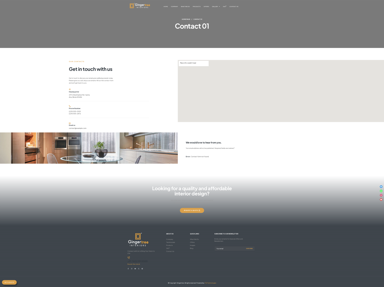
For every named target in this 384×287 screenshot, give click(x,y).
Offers (206, 6)
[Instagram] (381, 195)
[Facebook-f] (128, 268)
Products (197, 6)
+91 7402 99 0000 (138, 261)
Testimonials (170, 242)
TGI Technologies (210, 283)
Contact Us (233, 6)
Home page (186, 19)
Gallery (215, 6)
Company (174, 6)
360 (224, 6)
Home (166, 6)
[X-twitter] (138, 268)
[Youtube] (381, 199)
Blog (191, 248)
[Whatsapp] (381, 191)
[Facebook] (381, 186)
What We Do (185, 6)
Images (192, 245)
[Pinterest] (142, 268)
